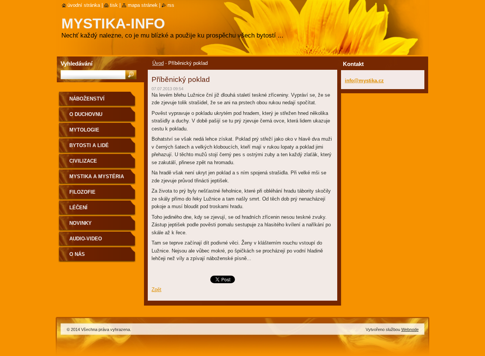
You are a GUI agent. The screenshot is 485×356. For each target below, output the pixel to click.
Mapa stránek (143, 5)
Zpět (156, 289)
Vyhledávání (76, 63)
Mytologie (84, 130)
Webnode (410, 329)
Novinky (80, 223)
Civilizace (83, 161)
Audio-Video (85, 239)
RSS (170, 5)
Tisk (114, 5)
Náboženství (87, 99)
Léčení (78, 207)
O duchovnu (85, 114)
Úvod (158, 63)
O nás (77, 254)
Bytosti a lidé (89, 145)
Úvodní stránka (83, 5)
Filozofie (82, 192)
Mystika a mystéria (96, 176)
